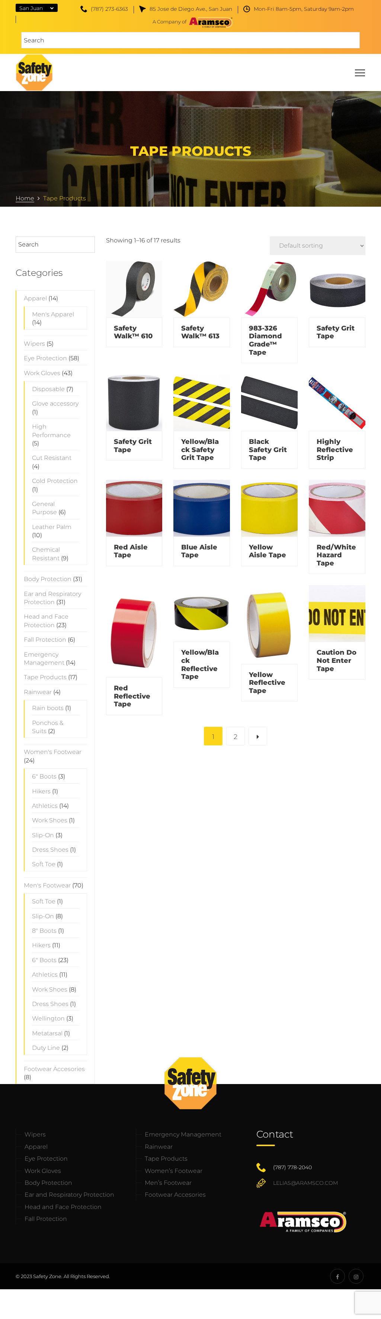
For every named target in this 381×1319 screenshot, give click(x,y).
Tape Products (45, 677)
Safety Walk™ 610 (133, 332)
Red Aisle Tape (131, 551)
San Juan (31, 8)
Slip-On (43, 835)
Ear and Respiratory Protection (69, 1194)
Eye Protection (45, 358)
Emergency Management (183, 1134)
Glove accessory (55, 403)
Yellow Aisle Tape (267, 551)
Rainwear (38, 692)
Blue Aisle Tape (199, 551)
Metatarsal (47, 1033)
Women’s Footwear (173, 1170)
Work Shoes (49, 820)
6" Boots (44, 776)
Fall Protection (45, 639)
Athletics (45, 805)
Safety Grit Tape (336, 332)
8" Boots (44, 930)
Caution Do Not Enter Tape (336, 660)
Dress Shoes (50, 849)
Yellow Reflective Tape (267, 683)
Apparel (35, 298)
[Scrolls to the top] (363, 1301)
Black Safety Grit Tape (268, 450)
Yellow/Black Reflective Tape (200, 664)
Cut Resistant (51, 457)
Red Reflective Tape (132, 696)
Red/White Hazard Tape (336, 555)
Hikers (41, 791)
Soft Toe (43, 864)
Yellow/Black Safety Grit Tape (200, 450)
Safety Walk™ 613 (200, 332)
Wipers (34, 343)
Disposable (48, 389)
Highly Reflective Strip (335, 450)
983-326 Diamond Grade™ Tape (265, 340)
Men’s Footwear (168, 1182)
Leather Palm (51, 526)
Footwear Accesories (175, 1194)
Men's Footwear (47, 885)
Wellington (48, 1018)
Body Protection (47, 579)
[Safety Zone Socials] (337, 1276)
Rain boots (48, 708)
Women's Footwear (52, 751)
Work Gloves (42, 373)
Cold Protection (55, 480)
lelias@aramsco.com (305, 1183)
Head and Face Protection (63, 1206)
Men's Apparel (53, 314)
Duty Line (46, 1047)
